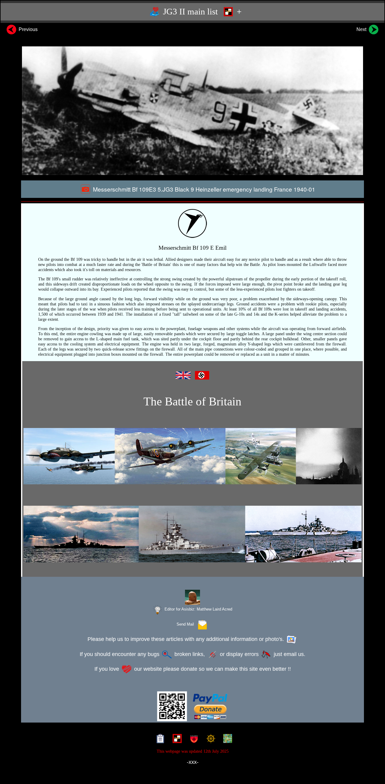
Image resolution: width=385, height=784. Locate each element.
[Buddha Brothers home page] (209, 739)
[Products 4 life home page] (226, 739)
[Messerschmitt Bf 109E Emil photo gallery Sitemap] (159, 739)
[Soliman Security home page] (192, 739)
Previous (27, 29)
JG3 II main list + (201, 11)
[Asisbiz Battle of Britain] (192, 456)
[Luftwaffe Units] (175, 739)
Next (362, 29)
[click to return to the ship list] (192, 534)
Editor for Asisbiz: (197, 609)
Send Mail (186, 624)
